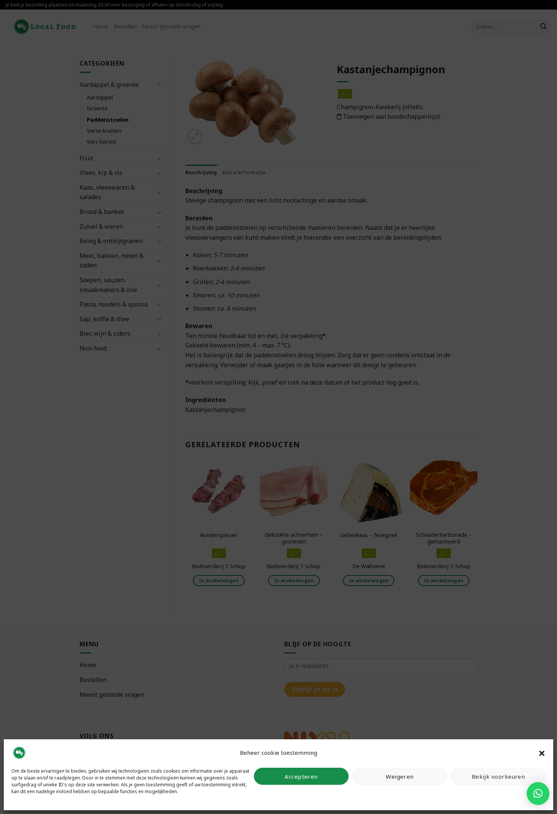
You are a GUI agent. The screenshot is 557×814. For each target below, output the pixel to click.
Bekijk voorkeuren (498, 776)
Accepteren (301, 776)
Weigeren (400, 776)
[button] (542, 752)
